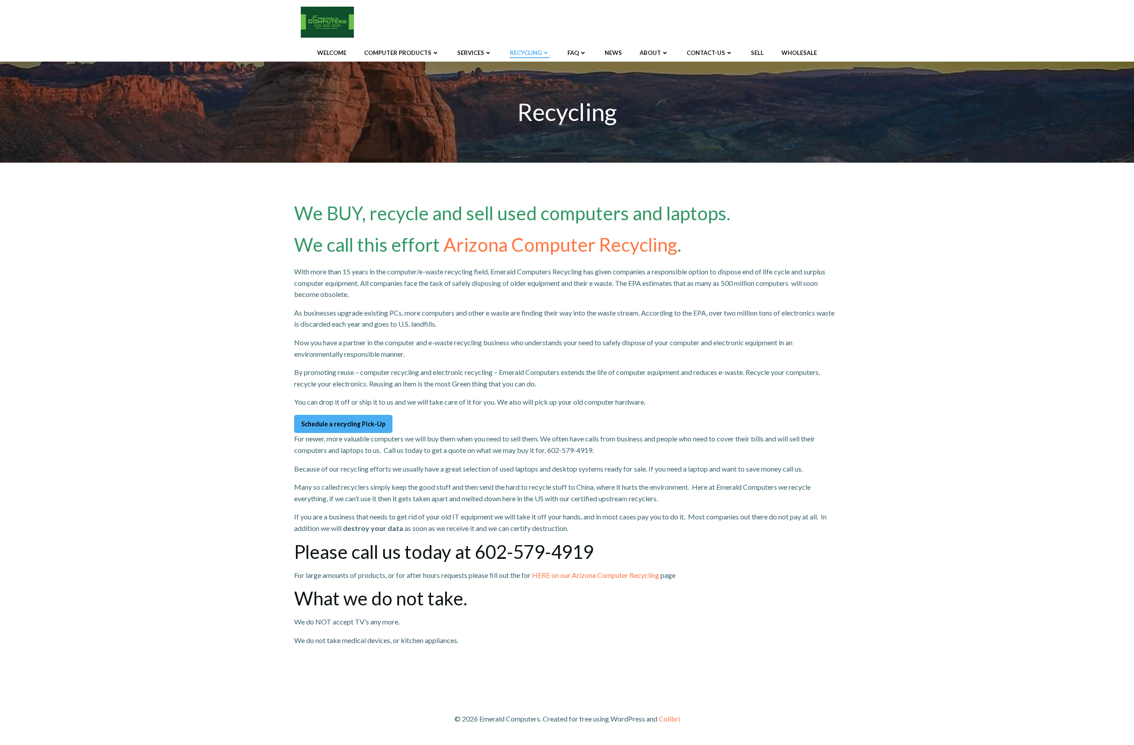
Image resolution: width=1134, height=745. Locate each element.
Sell (757, 52)
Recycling (526, 52)
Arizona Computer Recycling (560, 245)
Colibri (669, 718)
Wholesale (799, 52)
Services (470, 52)
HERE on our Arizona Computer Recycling (595, 575)
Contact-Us (706, 52)
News (613, 52)
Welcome (331, 52)
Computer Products (397, 52)
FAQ (573, 52)
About (650, 52)
